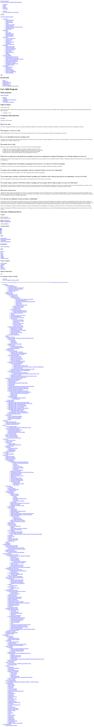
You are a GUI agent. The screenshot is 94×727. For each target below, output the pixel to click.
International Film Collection (16, 327)
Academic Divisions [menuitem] (10, 25)
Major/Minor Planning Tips (21, 300)
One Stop (5, 11)
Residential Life (11, 460)
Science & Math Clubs (17, 368)
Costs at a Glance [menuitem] (9, 39)
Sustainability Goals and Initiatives (15, 569)
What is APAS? (19, 303)
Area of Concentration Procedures (15, 416)
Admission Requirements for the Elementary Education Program (21, 386)
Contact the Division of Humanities (18, 361)
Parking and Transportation (13, 668)
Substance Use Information (16, 529)
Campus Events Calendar (11, 458)
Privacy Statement (54, 282)
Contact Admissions (5, 223)
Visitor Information (9, 683)
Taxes (12, 623)
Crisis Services (14, 502)
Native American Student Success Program (17, 591)
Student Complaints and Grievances (18, 521)
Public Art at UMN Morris (13, 671)
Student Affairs (11, 661)
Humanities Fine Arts (12, 696)
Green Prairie (11, 694)
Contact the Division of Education (17, 354)
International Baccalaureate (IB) (12, 424)
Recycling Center (11, 707)
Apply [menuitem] (7, 31)
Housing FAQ (13, 476)
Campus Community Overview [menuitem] (12, 56)
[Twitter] (47, 229)
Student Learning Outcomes (14, 639)
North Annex (10, 703)
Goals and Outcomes (12, 595)
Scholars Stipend (11, 449)
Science (9, 711)
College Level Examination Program (13, 423)
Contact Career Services (18, 325)
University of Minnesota (13, 282)
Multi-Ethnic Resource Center (14, 702)
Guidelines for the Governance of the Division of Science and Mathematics (28, 366)
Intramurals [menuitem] (8, 54)
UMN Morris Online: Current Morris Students (17, 405)
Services (4, 97)
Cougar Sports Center (12, 689)
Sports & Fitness (11, 506)
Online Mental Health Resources (9, 99)
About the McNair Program (16, 346)
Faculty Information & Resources (20, 311)
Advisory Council (14, 563)
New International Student (13, 609)
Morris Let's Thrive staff (16, 526)
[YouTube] (47, 231)
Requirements (13, 341)
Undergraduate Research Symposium (18, 397)
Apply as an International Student (12, 428)
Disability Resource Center (16, 309)
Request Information (10, 453)
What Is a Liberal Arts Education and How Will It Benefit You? (21, 338)
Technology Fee (11, 540)
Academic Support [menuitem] (9, 22)
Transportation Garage (12, 720)
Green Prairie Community (18, 467)
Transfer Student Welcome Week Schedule (16, 549)
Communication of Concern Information (19, 353)
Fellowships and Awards (13, 380)
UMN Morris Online (10, 401)
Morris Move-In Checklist (18, 483)
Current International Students (14, 616)
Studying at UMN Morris (16, 615)
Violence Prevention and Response (15, 532)
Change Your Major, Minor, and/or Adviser (24, 299)
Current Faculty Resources (16, 356)
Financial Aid (8, 442)
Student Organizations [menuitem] (10, 47)
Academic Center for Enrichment (15, 343)
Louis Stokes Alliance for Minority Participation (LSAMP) (22, 369)
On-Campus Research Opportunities (15, 389)
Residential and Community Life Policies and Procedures (22, 472)
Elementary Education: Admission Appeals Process (18, 388)
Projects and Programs (15, 560)
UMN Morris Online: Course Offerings (16, 406)
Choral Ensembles (12, 381)
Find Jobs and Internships (18, 319)
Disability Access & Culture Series (18, 583)
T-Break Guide (11, 536)
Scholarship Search (12, 450)
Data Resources (14, 657)
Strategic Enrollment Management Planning (19, 648)
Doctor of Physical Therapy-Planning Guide (20, 393)
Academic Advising (15, 297)
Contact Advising (16, 308)
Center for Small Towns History (17, 565)
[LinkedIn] (47, 233)
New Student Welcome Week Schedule (16, 547)
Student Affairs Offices (12, 594)
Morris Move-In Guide (15, 481)
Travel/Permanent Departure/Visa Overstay (19, 626)
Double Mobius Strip (15, 676)
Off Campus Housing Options (17, 479)
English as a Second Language (17, 358)
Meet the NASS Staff (15, 593)
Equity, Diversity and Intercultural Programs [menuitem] (14, 59)
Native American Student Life (17, 581)
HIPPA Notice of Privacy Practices (18, 520)
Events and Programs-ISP (13, 630)
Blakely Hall (15, 468)
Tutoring (12, 314)
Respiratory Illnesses (15, 512)
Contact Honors (14, 342)
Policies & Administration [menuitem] (11, 71)
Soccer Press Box (11, 715)
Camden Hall (11, 687)
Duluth (4, 5)
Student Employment (10, 451)
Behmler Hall (11, 684)
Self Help (5, 98)
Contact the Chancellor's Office (17, 650)
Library (2, 253)
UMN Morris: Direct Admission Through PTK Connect (19, 427)
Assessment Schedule (12, 286)
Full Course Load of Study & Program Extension (21, 624)
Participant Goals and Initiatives (19, 561)
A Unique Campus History (13, 641)
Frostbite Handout (17, 518)
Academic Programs (10, 285)
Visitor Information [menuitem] (9, 72)
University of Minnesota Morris (7, 16)
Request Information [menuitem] (10, 33)
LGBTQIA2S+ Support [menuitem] (10, 62)
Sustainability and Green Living (12, 568)
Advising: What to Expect (18, 306)
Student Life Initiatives (12, 599)
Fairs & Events (16, 322)
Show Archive (11, 400)
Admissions (5, 420)
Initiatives (13, 527)
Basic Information (14, 333)
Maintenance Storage (12, 701)
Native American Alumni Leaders (15, 597)
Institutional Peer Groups (16, 656)
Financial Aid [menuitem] (8, 40)
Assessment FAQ (11, 291)
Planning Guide (14, 394)
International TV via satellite (16, 329)
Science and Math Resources (16, 363)
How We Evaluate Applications (14, 437)
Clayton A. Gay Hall (17, 466)
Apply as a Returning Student (12, 435)
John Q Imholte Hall (12, 699)
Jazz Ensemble (11, 385)
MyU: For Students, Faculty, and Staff (10, 12)
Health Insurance (14, 510)
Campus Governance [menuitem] (10, 70)
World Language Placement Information (16, 552)
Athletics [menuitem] (7, 53)
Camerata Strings (11, 384)
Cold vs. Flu (15, 516)
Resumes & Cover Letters (18, 321)
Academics (5, 284)
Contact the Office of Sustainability (15, 576)
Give (1, 273)
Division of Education (12, 350)
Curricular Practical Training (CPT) (18, 617)
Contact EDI (10, 589)
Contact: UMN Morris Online (14, 413)
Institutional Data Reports (16, 655)
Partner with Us (14, 557)
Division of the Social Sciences (14, 371)
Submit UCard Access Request (17, 475)
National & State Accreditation (17, 351)
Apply (4, 425)
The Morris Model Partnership (17, 574)
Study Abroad (8, 486)
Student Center (11, 718)
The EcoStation (14, 571)
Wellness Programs (12, 523)
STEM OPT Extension (15, 621)
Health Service (14, 508)
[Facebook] (47, 228)
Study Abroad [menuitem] (8, 51)
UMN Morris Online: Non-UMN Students (16, 404)
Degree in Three (9, 292)
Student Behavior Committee (16, 531)
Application (13, 340)
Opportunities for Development (17, 582)
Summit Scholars (14, 585)
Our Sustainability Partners (13, 573)
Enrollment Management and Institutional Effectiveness (19, 653)
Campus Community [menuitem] (7, 55)
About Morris (3, 240)
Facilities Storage (11, 693)
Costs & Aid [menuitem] (5, 37)
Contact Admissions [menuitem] (10, 36)
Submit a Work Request (15, 474)
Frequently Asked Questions (16, 332)
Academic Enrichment (10, 337)
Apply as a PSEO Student (11, 434)
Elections (10, 537)
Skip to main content (5, 1)
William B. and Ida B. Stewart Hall (15, 723)
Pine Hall (15, 464)
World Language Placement (21, 305)
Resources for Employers (18, 323)
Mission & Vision (9, 636)
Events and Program (15, 622)
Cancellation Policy (12, 490)
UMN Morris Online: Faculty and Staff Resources (18, 412)
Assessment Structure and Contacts (15, 288)
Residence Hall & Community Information (19, 461)
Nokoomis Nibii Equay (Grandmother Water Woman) (21, 677)
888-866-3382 (8, 221)
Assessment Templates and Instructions (16, 287)
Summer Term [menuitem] (8, 29)
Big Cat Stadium (11, 685)
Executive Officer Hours (13, 538)
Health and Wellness (7, 82)
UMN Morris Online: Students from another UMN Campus (20, 403)
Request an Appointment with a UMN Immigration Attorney (23, 629)
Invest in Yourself (11, 488)
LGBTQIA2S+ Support (10, 631)
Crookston (5, 4)
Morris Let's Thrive (15, 494)
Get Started (10, 487)
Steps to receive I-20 (12, 433)
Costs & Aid (5, 439)
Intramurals (8, 543)
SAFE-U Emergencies (5, 246)
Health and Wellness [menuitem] (10, 52)
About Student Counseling (8, 102)
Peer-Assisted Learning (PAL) (17, 313)
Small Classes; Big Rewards (14, 334)
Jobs (1, 252)
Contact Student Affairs (13, 607)
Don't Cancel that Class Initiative (17, 317)
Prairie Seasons (14, 672)
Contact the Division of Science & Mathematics (20, 370)
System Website (4, 263)
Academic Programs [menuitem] (10, 20)
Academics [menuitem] (5, 18)
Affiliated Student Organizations (17, 579)
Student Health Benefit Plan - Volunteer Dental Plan (21, 514)
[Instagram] (47, 232)
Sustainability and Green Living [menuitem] (12, 57)
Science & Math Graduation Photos (20, 365)
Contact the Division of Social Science (18, 377)
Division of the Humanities (13, 355)
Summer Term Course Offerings (14, 417)
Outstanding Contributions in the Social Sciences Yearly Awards (26, 373)
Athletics (2, 257)
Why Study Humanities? (16, 360)
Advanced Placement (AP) (11, 421)
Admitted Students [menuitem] (9, 35)
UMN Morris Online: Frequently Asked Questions (18, 408)
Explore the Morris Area (13, 670)
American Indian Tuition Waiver (14, 444)
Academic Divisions (10, 349)
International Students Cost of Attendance (16, 432)
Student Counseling (7, 84)
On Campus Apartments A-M (14, 704)
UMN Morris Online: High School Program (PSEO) (18, 402)
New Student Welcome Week (12, 546)
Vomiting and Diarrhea (18, 519)
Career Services (14, 318)
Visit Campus (6, 452)
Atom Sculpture (14, 673)
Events (2, 254)
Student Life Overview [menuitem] (10, 46)
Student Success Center (13, 294)
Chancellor (10, 647)
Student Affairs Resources (13, 605)
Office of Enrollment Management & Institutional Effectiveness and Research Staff (27, 658)
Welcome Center (11, 721)
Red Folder (5, 100)
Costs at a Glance (9, 441)
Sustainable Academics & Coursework (18, 570)
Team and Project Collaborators (14, 418)
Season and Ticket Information (14, 379)
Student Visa (13, 614)
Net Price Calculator (10, 445)
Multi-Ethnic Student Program (12, 632)
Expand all (3, 118)
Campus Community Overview (12, 554)
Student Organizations (10, 457)
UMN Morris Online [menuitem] (10, 28)
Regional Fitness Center (13, 708)
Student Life (5, 81)
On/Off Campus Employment (17, 620)
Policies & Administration (11, 680)
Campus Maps (3, 238)
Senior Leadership (9, 646)
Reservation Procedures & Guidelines (18, 330)
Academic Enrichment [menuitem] (10, 24)
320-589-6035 (7, 220)
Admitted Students (7, 544)
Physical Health (11, 507)
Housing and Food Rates (16, 471)
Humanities (10, 697)
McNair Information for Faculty (17, 347)
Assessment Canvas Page (13, 290)
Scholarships (8, 447)
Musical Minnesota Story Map (17, 566)
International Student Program (12, 608)
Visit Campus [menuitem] (8, 32)
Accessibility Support (10, 633)
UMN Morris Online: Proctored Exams (19, 411)
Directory (2, 251)
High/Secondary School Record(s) (15, 429)
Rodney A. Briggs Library (13, 709)
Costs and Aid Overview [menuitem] (11, 38)
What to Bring (16, 484)
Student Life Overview (10, 456)
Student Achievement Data (13, 638)
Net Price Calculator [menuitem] (10, 41)
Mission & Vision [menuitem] (9, 67)
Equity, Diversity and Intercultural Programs (14, 577)
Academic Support (9, 293)
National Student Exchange (13, 348)
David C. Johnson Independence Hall (20, 463)
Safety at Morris (11, 530)
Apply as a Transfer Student (11, 426)
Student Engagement (15, 559)
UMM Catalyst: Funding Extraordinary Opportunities (19, 602)
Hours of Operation (12, 678)
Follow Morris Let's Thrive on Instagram (19, 528)
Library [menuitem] (7, 23)
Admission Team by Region (11, 725)
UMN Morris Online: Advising (17, 410)
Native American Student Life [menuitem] (12, 60)
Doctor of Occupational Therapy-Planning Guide (21, 392)
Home (4, 80)
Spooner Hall (16, 465)
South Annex (10, 716)
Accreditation (11, 637)
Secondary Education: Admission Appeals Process (18, 390)
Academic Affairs (11, 652)
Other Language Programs (16, 357)
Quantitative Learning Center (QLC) (18, 315)
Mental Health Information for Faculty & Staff (20, 503)
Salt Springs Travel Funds (13, 600)
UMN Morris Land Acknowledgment (15, 645)
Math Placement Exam (10, 550)
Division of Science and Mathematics (15, 362)
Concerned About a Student (13, 603)
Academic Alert (14, 295)
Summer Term (8, 414)
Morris (4, 6)
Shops (9, 713)
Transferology (18, 302)
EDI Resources (11, 586)
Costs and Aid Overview (11, 440)
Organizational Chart (12, 664)
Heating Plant (11, 695)
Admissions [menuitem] (5, 30)
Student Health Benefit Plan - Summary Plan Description (22, 513)
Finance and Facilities (12, 660)
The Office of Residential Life (17, 480)
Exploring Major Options (18, 307)
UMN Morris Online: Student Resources (16, 409)
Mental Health (6, 83)
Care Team (10, 606)
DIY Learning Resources (16, 316)
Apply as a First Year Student (11, 436)
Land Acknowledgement (5, 241)
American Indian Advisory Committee (16, 601)
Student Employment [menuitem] (10, 44)
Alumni (2, 256)
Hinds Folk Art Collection (16, 374)
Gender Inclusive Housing (16, 477)
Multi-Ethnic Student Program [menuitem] (12, 63)
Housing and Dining (10, 459)
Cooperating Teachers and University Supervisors (18, 387)
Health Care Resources (15, 515)
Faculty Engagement (15, 558)
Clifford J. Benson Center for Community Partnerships (19, 555)
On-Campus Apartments (18, 469)
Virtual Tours (10, 666)
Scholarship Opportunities (13, 489)
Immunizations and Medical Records (18, 511)
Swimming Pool (11, 719)
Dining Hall (10, 692)
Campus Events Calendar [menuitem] (11, 48)
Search (2, 14)
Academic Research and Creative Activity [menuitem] (14, 26)
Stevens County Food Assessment (17, 562)
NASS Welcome (14, 592)
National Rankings (12, 642)
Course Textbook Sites (15, 331)
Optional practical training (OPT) (17, 618)
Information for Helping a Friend (17, 505)
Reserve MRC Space (15, 587)
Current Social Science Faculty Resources (19, 372)
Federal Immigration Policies (16, 628)
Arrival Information (15, 612)
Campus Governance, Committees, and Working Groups (19, 663)
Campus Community (7, 553)
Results (9, 419)
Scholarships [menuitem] (8, 43)
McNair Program (11, 345)
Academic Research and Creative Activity (14, 378)
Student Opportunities (12, 396)
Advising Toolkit (16, 298)
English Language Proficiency (14, 431)
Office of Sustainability (13, 575)
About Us (13, 654)
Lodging (7, 665)
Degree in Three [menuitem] (9, 21)
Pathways (10, 584)
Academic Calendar (5, 258)
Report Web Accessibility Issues (62, 282)
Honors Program (11, 339)
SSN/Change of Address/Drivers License (19, 625)
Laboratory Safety (17, 364)
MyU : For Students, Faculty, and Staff (11, 280)
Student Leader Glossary (13, 539)
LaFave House (11, 700)
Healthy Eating (11, 522)
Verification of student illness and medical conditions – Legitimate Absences (23, 681)
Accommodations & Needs (16, 473)
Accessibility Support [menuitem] (10, 64)
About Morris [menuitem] (6, 65)
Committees (10, 535)
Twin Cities (5, 8)
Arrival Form (13, 610)
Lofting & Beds (16, 482)
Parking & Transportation (6, 239)
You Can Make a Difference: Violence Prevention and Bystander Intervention (26, 534)
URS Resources (16, 398)
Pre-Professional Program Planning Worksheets (25, 301)
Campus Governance (10, 662)
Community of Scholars (13, 448)
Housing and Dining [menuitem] (10, 49)
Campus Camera (11, 679)
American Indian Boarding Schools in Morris (17, 644)
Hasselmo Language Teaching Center (15, 326)
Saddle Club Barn (11, 710)
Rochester (5, 7)
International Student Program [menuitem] (12, 61)
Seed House (10, 712)
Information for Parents (15, 504)
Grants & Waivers (11, 443)
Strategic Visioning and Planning (17, 649)
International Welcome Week (16, 613)
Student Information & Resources (20, 310)
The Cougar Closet (17, 324)
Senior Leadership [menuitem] (9, 69)
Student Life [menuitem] (5, 45)
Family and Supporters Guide (12, 545)
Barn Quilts (13, 675)
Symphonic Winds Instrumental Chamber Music (18, 382)
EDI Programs (11, 578)
